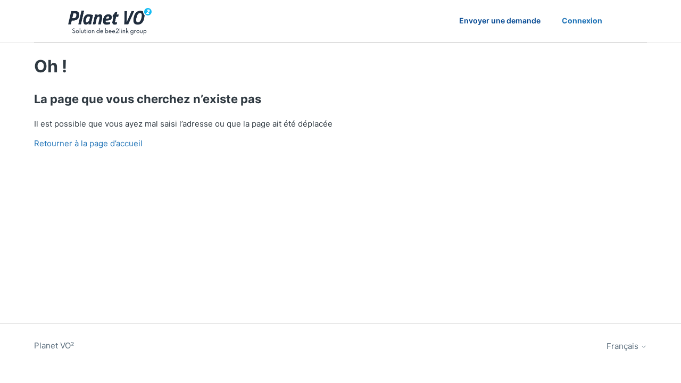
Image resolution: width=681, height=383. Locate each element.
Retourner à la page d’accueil (88, 143)
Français (624, 346)
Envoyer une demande (500, 20)
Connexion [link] (582, 20)
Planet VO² (54, 345)
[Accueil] (110, 21)
